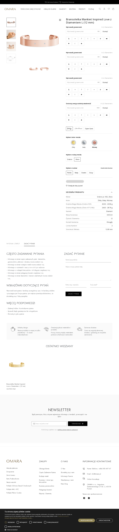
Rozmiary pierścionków (46, 486)
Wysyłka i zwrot (13, 244)
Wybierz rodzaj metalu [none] (73, 155)
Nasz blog (64, 484)
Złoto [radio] (77, 159)
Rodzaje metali (44, 476)
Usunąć (105, 31)
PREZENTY (82, 9)
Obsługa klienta (44, 469)
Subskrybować (76, 424)
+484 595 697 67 (105, 469)
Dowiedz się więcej (63, 516)
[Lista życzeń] (109, 9)
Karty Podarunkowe (13, 479)
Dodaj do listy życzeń (75, 186)
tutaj (43, 265)
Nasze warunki (11, 482)
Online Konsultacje (93, 479)
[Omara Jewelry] (10, 9)
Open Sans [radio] (89, 129)
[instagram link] (88, 498)
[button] (40, 518)
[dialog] (59, 520)
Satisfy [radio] (69, 129)
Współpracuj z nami (67, 480)
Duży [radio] (91, 173)
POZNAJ (91, 9)
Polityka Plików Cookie (14, 493)
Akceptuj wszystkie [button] (86, 520)
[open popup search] (100, 9)
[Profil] (104, 9)
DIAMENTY (62, 9)
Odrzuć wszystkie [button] (104, 520)
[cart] (113, 9)
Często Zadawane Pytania (47, 472)
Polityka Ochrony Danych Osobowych (19, 486)
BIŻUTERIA (72, 9)
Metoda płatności (12, 468)
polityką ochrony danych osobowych (68, 430)
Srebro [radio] (69, 159)
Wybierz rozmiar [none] (71, 168)
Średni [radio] (83, 173)
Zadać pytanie (29, 244)
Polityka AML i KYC (13, 489)
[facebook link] (84, 498)
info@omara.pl (96, 474)
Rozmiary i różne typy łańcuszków (46, 481)
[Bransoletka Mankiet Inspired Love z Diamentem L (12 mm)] (17, 366)
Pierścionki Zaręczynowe (31, 9)
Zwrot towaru (11, 475)
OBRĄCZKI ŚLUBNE (50, 9)
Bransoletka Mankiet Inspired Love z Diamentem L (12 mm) (16, 385)
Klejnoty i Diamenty (45, 494)
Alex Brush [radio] (78, 129)
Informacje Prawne (67, 476)
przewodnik (32, 267)
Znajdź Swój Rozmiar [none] (106, 168)
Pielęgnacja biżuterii (45, 490)
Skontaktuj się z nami (67, 472)
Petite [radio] (69, 173)
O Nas (63, 469)
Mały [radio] (76, 173)
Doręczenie (10, 472)
